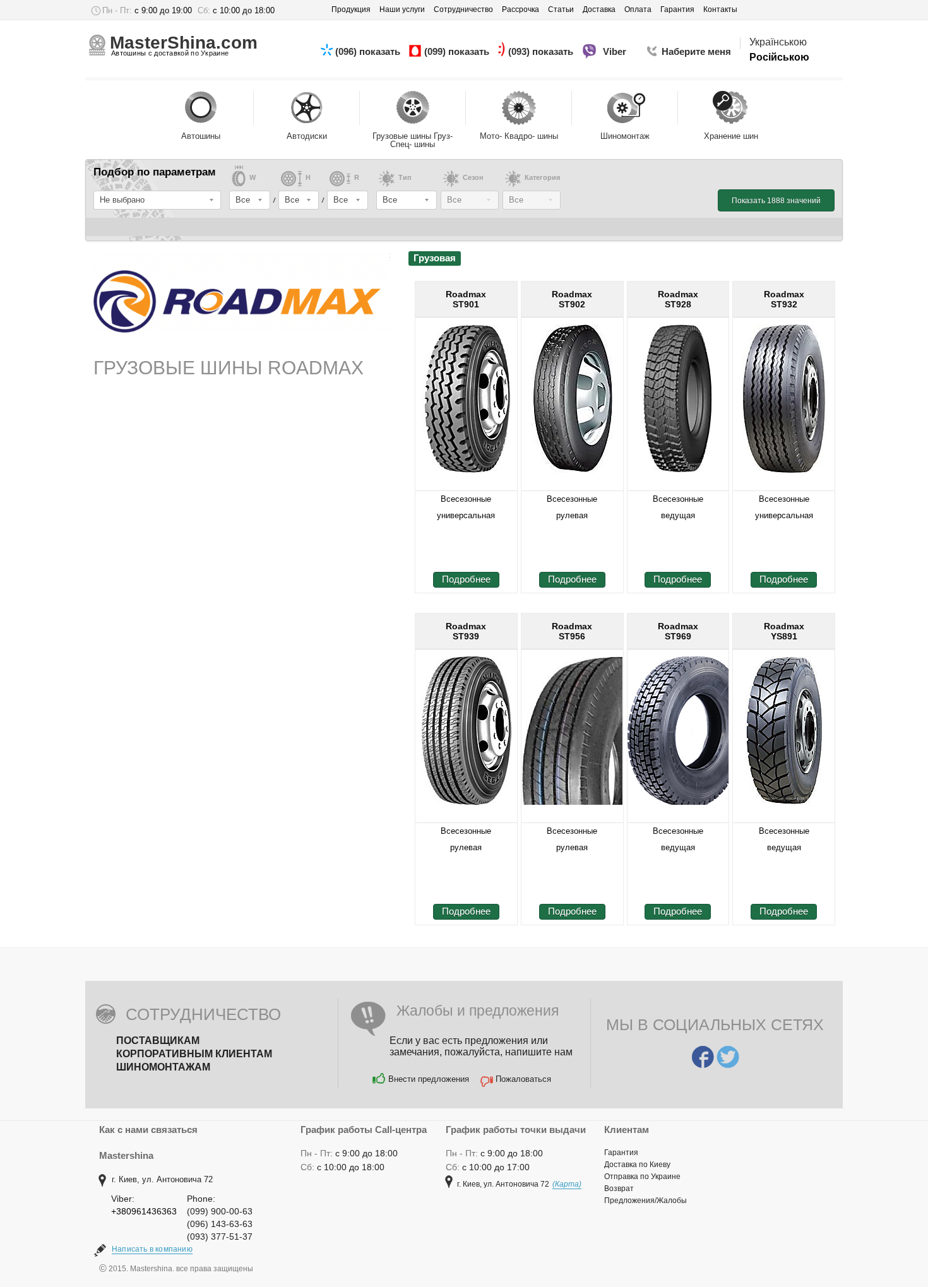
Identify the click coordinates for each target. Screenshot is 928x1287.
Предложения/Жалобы (645, 1200)
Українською (778, 42)
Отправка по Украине (642, 1176)
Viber (615, 51)
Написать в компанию (152, 1249)
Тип (405, 177)
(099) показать (458, 51)
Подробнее (466, 579)
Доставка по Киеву (637, 1164)
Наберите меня (696, 51)
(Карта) (566, 1184)
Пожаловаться (523, 1079)
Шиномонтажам (163, 1067)
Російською (779, 57)
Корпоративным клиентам (194, 1053)
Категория (542, 177)
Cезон (473, 177)
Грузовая (434, 257)
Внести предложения (428, 1079)
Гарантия (621, 1152)
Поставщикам (157, 1040)
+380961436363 (144, 1211)
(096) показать (369, 51)
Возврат (619, 1188)
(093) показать (542, 51)
